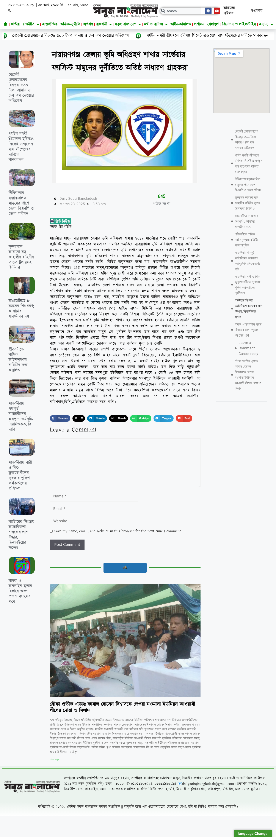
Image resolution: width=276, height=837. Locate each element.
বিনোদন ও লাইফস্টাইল (239, 24)
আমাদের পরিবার (229, 10)
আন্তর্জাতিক (50, 24)
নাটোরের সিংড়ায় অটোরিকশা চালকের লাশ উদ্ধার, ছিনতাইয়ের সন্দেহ (21, 535)
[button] (60, 418)
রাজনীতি (28, 24)
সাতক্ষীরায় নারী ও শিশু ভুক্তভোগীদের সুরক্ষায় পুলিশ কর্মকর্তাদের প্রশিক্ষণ (20, 476)
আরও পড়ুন (54, 759)
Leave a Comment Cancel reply (248, 348)
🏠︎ (5, 24)
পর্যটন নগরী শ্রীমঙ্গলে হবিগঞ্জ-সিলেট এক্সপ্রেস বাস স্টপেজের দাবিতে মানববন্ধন (147, 36)
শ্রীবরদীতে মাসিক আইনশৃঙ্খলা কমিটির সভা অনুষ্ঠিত (18, 360)
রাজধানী (101, 24)
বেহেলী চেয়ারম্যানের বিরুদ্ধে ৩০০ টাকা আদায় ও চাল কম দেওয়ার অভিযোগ (21, 88)
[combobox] (190, 11)
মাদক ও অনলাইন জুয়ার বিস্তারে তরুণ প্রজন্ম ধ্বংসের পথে (20, 591)
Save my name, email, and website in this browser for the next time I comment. (118, 531)
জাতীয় (15, 24)
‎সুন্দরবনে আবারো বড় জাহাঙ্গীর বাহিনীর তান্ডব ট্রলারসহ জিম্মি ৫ (21, 257)
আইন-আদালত (181, 24)
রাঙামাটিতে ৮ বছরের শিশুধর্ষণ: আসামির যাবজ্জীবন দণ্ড (21, 308)
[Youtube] (217, 11)
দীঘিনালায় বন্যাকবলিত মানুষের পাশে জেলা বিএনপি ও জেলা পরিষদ (21, 203)
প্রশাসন (199, 24)
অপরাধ (88, 24)
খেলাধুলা (213, 24)
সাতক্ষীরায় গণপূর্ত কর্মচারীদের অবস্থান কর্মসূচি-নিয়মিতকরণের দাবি (21, 417)
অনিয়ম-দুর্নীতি (70, 24)
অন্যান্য (263, 24)
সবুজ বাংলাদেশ (125, 24)
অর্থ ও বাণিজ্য (153, 24)
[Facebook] (208, 11)
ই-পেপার (256, 10)
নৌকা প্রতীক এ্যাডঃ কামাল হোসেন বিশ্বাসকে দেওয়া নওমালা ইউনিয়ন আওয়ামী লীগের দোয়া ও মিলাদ (122, 707)
